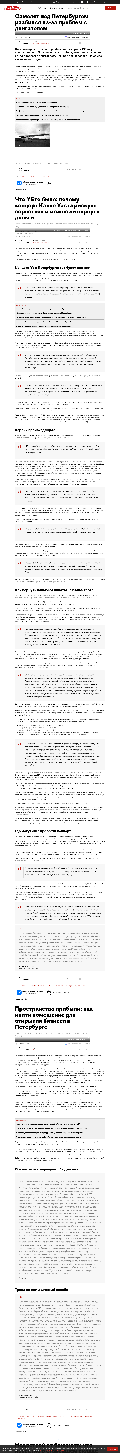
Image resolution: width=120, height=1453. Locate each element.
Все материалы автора (41, 43)
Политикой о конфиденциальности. (51, 1450)
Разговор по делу (30, 1416)
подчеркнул (68, 874)
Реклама (84, 8)
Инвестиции (88, 1416)
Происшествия (45, 176)
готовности (58, 854)
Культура (69, 986)
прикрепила (28, 544)
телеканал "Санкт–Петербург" (32, 93)
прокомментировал (78, 916)
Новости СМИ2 (21, 190)
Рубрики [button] (42, 8)
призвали (37, 394)
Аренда (22, 1416)
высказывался (38, 579)
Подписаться (60, 2)
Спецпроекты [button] (57, 8)
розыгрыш (49, 333)
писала (91, 532)
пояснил (37, 415)
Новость (22, 176)
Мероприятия (73, 8)
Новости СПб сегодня (44, 986)
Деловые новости (58, 986)
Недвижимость (20, 1418)
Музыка (85, 986)
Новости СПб (34, 176)
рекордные (26, 846)
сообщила (48, 513)
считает (98, 569)
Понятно (112, 1449)
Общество (77, 986)
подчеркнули (89, 293)
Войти (110, 8)
